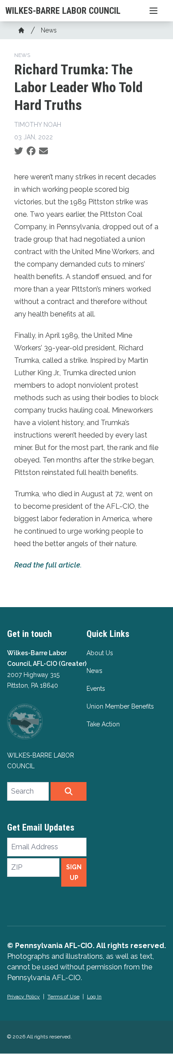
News (49, 30)
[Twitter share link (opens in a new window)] (18, 151)
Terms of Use (63, 996)
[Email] (43, 151)
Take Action (103, 724)
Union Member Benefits (120, 706)
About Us (99, 653)
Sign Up (74, 872)
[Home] (21, 30)
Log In (94, 996)
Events (95, 688)
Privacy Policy (23, 996)
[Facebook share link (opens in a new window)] (31, 151)
